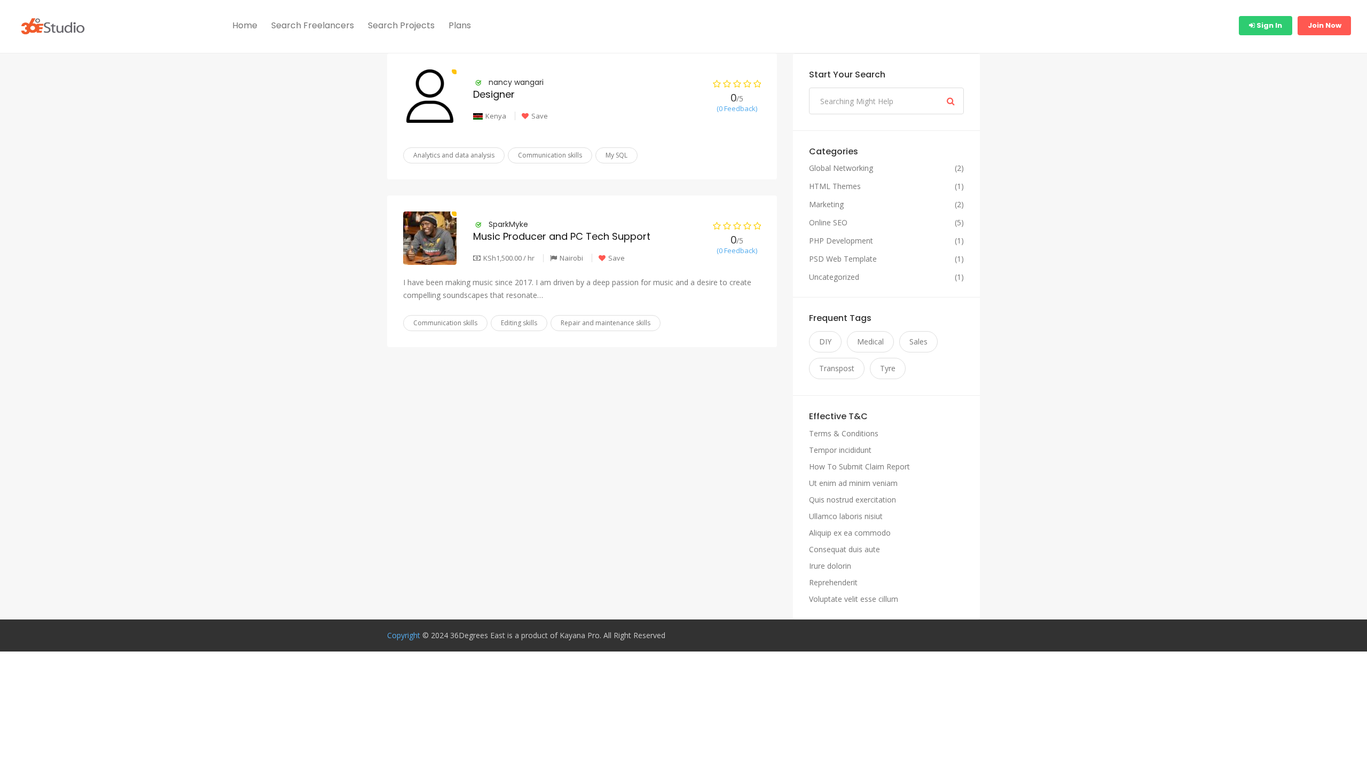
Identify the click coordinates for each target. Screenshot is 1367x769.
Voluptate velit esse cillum (853, 599)
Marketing (826, 204)
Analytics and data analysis (453, 155)
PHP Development (841, 241)
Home (244, 25)
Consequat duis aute (844, 549)
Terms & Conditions (843, 433)
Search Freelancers (312, 25)
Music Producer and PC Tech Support (561, 236)
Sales (918, 341)
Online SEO (828, 222)
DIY (825, 341)
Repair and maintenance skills (605, 322)
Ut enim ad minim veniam (853, 483)
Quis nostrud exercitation (852, 500)
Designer (494, 94)
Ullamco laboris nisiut (846, 516)
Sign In (1268, 25)
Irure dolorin (830, 566)
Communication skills (550, 155)
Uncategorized (834, 277)
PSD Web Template (843, 259)
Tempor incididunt (840, 450)
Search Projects (401, 25)
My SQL (616, 155)
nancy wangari (516, 82)
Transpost (836, 368)
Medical (870, 341)
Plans (460, 25)
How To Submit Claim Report (859, 466)
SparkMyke (508, 224)
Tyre (887, 368)
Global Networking (841, 168)
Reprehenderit (833, 582)
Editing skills (519, 322)
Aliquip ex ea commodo (850, 533)
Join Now (1324, 25)
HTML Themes (835, 186)
